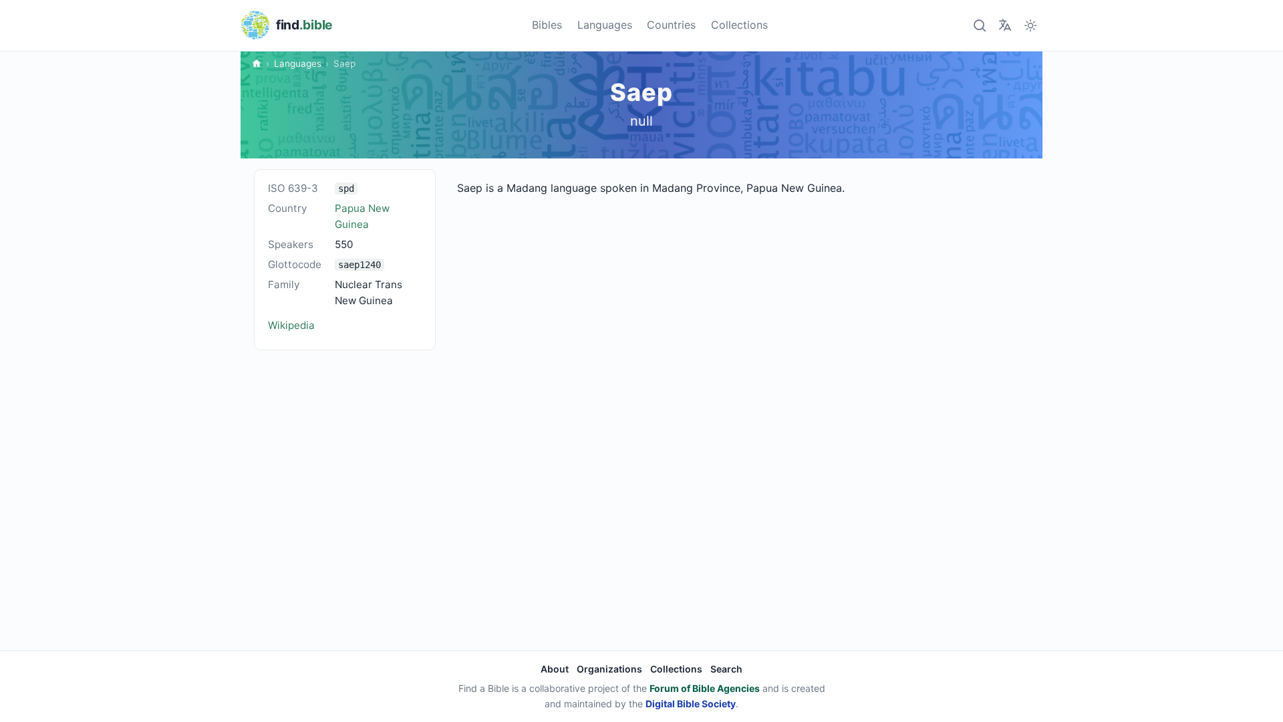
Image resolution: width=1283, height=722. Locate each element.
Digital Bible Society (691, 703)
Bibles (547, 24)
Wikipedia (291, 325)
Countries (671, 24)
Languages (604, 24)
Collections (739, 24)
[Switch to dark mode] (1030, 25)
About (555, 669)
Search (726, 669)
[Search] (979, 25)
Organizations (609, 669)
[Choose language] (1004, 25)
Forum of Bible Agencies (705, 688)
